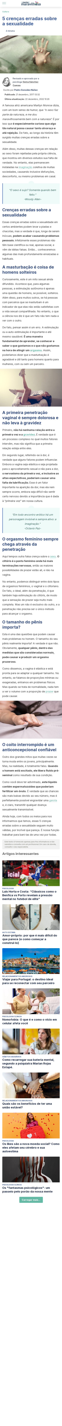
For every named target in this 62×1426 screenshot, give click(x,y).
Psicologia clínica (12, 1016)
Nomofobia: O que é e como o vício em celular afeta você (29, 1021)
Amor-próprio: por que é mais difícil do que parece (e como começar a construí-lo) (29, 939)
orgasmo (36, 350)
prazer (49, 691)
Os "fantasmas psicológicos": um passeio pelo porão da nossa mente (27, 1189)
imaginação (26, 167)
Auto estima (8, 932)
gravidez (29, 434)
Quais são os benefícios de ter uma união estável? (27, 1105)
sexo (53, 556)
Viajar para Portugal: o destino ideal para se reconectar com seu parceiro (28, 981)
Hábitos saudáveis (11, 1057)
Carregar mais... (31, 1199)
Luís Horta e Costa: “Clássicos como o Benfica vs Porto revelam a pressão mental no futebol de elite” (29, 895)
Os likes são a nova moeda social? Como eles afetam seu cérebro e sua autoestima (31, 1147)
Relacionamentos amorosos (17, 976)
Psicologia (8, 888)
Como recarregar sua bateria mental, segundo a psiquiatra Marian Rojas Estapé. (28, 1063)
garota (53, 800)
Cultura (5, 12)
